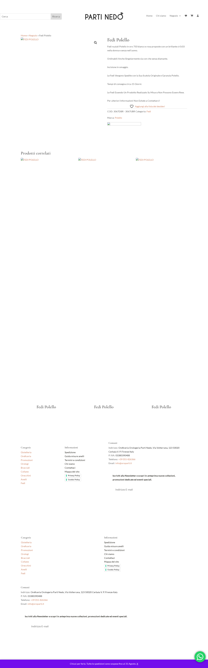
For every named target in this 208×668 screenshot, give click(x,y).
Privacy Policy (74, 475)
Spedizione (70, 452)
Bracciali (25, 467)
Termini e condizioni (75, 460)
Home (149, 16)
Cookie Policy (74, 479)
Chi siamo (161, 16)
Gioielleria (26, 452)
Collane (25, 471)
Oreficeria (26, 456)
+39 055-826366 (126, 459)
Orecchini (26, 475)
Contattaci (70, 467)
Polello (118, 117)
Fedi (149, 111)
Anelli (24, 479)
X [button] (137, 663)
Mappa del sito (72, 471)
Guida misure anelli (74, 456)
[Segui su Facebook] (23, 496)
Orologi (25, 463)
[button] (95, 43)
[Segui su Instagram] (29, 496)
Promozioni (27, 460)
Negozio (174, 16)
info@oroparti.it (123, 463)
